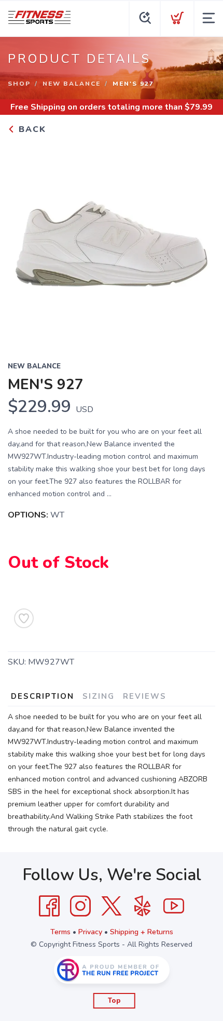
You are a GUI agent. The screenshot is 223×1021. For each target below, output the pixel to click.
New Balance (72, 83)
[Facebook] (49, 906)
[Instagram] (80, 906)
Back (31, 129)
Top (114, 1000)
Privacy (90, 932)
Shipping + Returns (141, 932)
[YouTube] (173, 906)
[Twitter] (111, 906)
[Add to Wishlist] (24, 618)
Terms (60, 932)
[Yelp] (142, 906)
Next (199, 241)
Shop (19, 83)
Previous (23, 241)
